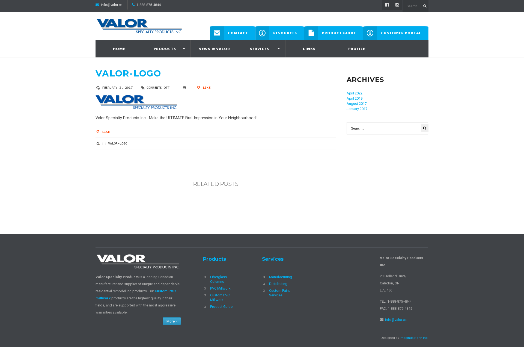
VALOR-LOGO (128, 73)
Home (119, 48)
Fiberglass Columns (218, 279)
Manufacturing (280, 277)
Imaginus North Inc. (414, 338)
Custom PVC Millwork (220, 297)
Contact (238, 32)
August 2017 (357, 104)
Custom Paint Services (279, 292)
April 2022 (354, 93)
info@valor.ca (112, 5)
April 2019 (354, 98)
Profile (356, 48)
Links (309, 48)
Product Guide (339, 32)
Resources (285, 32)
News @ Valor (214, 48)
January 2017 (357, 109)
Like (205, 87)
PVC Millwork (220, 288)
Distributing (278, 284)
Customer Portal (401, 32)
